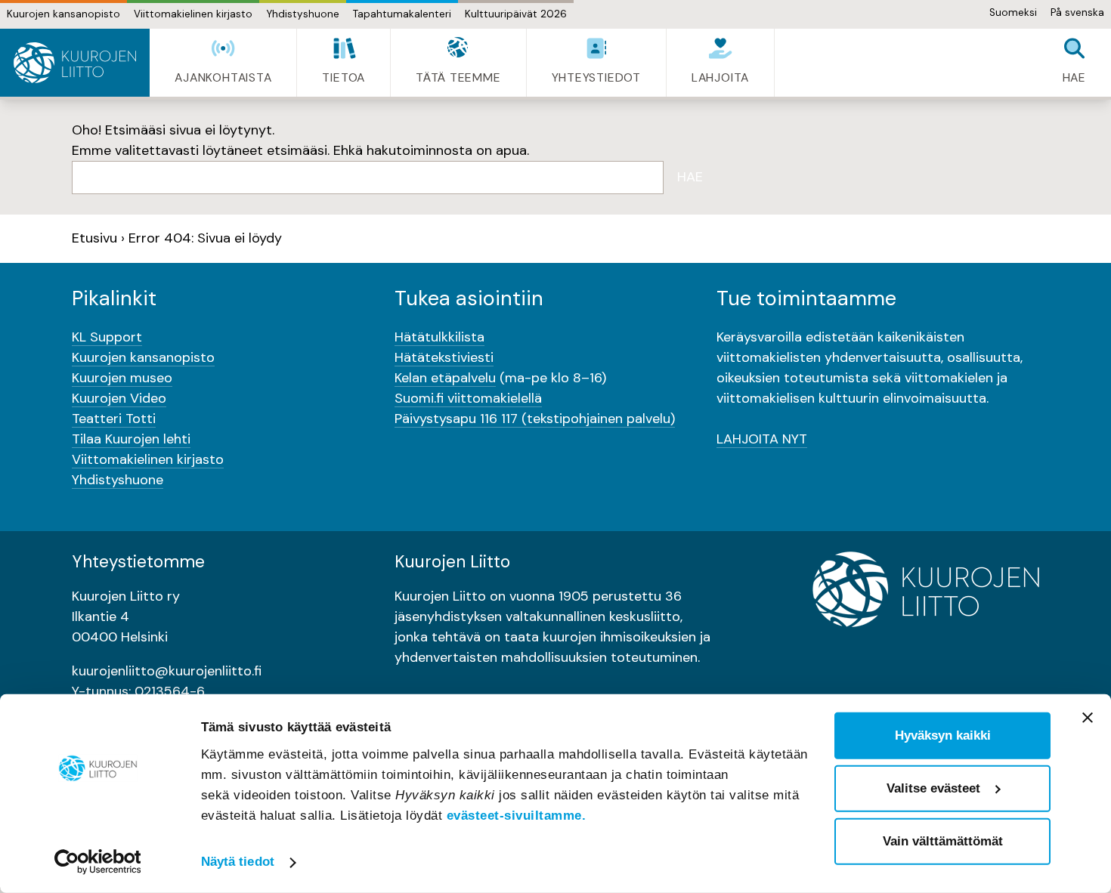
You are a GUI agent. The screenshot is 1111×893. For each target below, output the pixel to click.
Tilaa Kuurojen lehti (131, 439)
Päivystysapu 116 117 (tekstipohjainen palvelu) (535, 418)
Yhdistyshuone (302, 14)
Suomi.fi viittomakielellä (468, 398)
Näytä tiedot (237, 861)
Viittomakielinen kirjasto (193, 14)
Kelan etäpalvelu (445, 378)
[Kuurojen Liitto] (75, 63)
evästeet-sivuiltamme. (516, 815)
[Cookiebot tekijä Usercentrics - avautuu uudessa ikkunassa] (98, 862)
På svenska (1077, 12)
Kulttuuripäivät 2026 (516, 14)
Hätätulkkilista (439, 337)
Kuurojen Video (119, 398)
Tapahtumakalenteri (402, 14)
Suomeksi (1013, 12)
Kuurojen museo (122, 378)
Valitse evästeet (933, 788)
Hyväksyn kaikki (943, 735)
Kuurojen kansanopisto (63, 14)
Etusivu (94, 238)
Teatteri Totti (114, 418)
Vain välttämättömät (943, 841)
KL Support (107, 337)
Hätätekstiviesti (444, 357)
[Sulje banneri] (1087, 717)
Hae (690, 177)
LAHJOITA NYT (761, 439)
